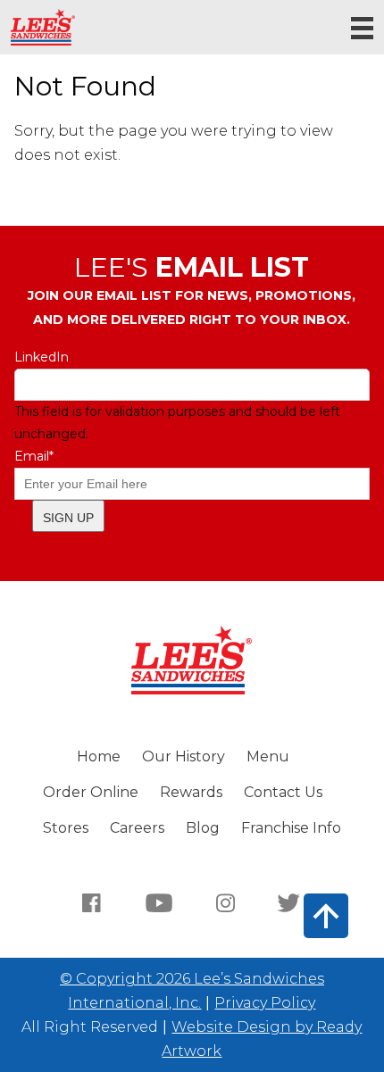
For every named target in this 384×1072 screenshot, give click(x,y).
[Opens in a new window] (92, 901)
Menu (267, 756)
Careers (137, 827)
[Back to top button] (326, 915)
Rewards (191, 792)
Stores (65, 827)
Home (99, 756)
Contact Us (283, 792)
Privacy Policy (264, 1002)
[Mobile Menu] (362, 28)
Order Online (90, 792)
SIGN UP (68, 518)
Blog (203, 827)
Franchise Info (291, 827)
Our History (183, 756)
